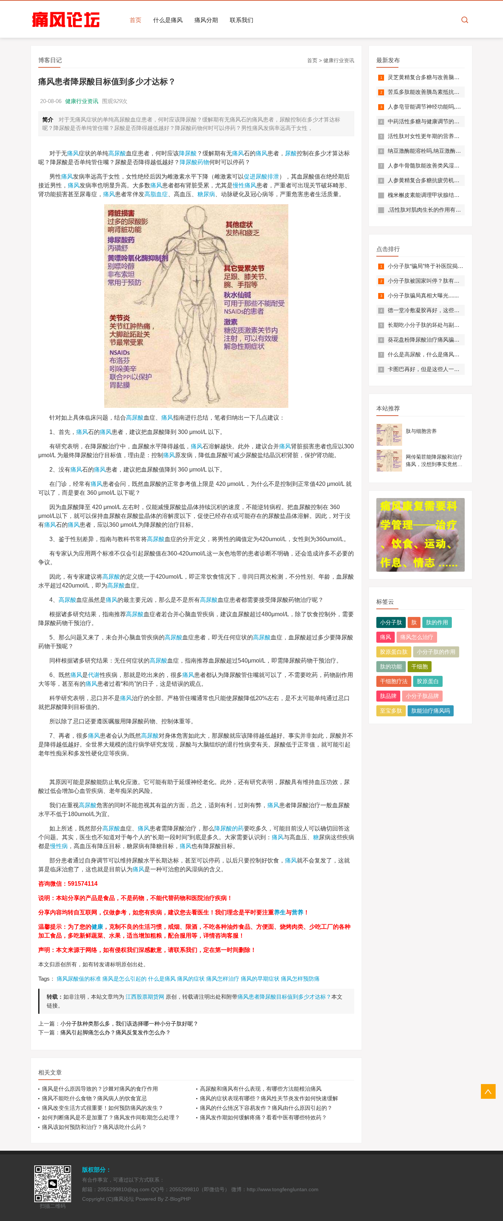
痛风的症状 (191, 978)
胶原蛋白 (428, 681)
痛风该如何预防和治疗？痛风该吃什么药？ (94, 1127)
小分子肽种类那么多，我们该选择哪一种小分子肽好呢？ (129, 1023)
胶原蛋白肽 (394, 652)
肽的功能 (391, 666)
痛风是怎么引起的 (124, 978)
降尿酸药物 (194, 162)
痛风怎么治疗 (416, 637)
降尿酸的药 (229, 828)
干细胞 (419, 666)
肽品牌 (388, 696)
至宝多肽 (391, 710)
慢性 (239, 185)
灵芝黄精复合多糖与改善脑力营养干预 (435, 77)
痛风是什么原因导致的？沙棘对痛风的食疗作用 (100, 1089)
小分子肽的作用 (436, 652)
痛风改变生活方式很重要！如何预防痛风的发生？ (102, 1108)
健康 (97, 927)
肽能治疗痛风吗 (430, 710)
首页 (135, 20)
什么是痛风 (168, 20)
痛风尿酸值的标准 (79, 978)
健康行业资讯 (338, 60)
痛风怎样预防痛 (300, 978)
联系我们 (241, 20)
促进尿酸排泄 (261, 176)
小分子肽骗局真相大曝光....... (423, 295)
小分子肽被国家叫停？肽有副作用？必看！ (440, 281)
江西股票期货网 (145, 997)
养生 (280, 912)
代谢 (94, 675)
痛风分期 (206, 20)
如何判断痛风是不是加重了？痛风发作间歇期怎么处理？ (111, 1117)
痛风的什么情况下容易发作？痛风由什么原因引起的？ (266, 1108)
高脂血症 (156, 194)
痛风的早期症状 (260, 978)
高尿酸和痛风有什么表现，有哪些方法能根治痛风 (260, 1089)
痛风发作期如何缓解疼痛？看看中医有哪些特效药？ (263, 1117)
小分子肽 (391, 622)
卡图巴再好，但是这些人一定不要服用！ (437, 369)
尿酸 (291, 153)
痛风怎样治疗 (222, 978)
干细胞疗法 (394, 681)
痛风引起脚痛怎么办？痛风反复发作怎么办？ (115, 1032)
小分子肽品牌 (422, 696)
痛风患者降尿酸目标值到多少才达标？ (284, 997)
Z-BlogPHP (178, 1199)
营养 (297, 912)
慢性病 (59, 846)
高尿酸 (117, 153)
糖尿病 (206, 194)
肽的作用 (437, 622)
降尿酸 (188, 153)
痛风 (73, 153)
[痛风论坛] (66, 20)
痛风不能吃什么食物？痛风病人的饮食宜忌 (94, 1098)
